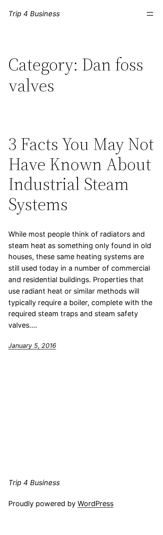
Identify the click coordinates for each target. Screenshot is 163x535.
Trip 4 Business (34, 13)
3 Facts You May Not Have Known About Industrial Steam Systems (81, 174)
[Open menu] (150, 14)
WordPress (96, 503)
